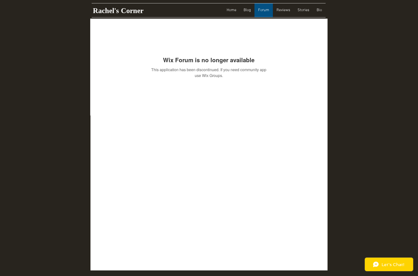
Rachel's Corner (118, 11)
